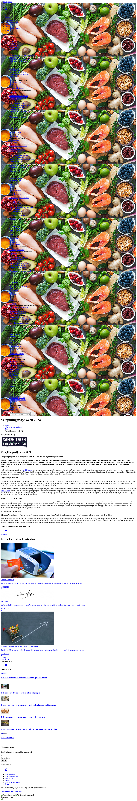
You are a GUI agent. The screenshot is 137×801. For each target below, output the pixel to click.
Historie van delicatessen (17, 313)
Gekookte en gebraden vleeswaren (21, 55)
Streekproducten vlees (16, 57)
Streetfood (12, 336)
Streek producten (15, 334)
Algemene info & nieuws (13, 427)
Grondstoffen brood (16, 228)
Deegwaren (13, 242)
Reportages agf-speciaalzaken (19, 198)
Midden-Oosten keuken (17, 365)
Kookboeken (13, 375)
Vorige (4, 657)
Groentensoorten (15, 180)
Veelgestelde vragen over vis (19, 167)
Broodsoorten (14, 226)
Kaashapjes (13, 304)
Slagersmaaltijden (15, 71)
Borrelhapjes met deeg (17, 250)
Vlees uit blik (13, 76)
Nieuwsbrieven (10, 20)
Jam (10, 184)
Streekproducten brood (17, 230)
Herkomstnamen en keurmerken (20, 105)
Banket (11, 234)
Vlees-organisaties (15, 100)
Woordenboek (14, 369)
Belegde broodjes (15, 238)
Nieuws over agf (15, 219)
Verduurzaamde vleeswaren (18, 61)
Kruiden (12, 340)
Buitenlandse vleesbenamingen (19, 371)
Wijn (11, 288)
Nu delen (4, 534)
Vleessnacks (13, 86)
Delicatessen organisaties (17, 311)
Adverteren (9, 24)
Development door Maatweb (11, 791)
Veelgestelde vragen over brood (20, 271)
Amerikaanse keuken (16, 354)
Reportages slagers (15, 92)
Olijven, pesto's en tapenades (19, 286)
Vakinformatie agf (15, 209)
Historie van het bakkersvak (18, 257)
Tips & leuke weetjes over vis (19, 165)
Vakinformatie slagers (16, 103)
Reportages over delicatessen (19, 307)
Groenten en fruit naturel (17, 400)
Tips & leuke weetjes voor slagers (20, 111)
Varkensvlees (13, 45)
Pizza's (11, 240)
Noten (11, 300)
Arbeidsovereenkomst (16, 107)
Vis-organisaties (14, 152)
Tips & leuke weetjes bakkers (19, 263)
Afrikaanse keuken (15, 350)
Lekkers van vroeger (16, 377)
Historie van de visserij (17, 150)
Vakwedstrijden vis (15, 161)
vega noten (13, 402)
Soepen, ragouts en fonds (17, 72)
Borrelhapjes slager (15, 82)
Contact (7, 26)
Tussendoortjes (14, 140)
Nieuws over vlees (15, 121)
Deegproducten (14, 244)
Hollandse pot (14, 69)
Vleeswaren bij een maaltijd (18, 74)
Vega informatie (14, 407)
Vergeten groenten (15, 178)
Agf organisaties (14, 202)
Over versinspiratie (11, 22)
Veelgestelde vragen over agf (19, 215)
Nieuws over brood (15, 275)
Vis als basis (13, 136)
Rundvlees (13, 42)
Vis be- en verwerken (16, 157)
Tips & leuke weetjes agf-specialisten (21, 207)
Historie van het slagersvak (18, 96)
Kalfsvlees (12, 43)
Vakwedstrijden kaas (16, 317)
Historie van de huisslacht (18, 98)
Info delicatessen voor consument (20, 323)
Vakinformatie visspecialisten (19, 155)
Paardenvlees (13, 49)
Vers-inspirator (14, 373)
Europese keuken (15, 346)
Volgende (4, 659)
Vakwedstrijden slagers (17, 109)
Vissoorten (13, 128)
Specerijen (12, 342)
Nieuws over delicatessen (18, 327)
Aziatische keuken (15, 358)
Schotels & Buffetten (16, 88)
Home (7, 425)
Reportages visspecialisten (18, 146)
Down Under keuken (16, 361)
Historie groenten (15, 203)
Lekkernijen (13, 248)
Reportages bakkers (16, 254)
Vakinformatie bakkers (17, 265)
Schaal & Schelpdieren (17, 132)
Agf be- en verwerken (16, 211)
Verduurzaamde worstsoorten (19, 59)
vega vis (12, 394)
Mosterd (12, 292)
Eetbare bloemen (15, 190)
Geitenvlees (13, 47)
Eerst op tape (5, 491)
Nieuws (7, 17)
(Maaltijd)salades (15, 194)
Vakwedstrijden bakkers (17, 267)
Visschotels (13, 142)
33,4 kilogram (27, 470)
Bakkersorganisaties (16, 259)
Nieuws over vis (14, 171)
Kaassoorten (13, 282)
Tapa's (11, 84)
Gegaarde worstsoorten (17, 63)
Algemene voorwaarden (13, 28)
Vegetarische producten (17, 398)
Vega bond (13, 409)
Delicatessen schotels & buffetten (20, 319)
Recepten (8, 15)
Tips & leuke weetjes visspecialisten (21, 159)
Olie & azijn (13, 290)
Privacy (7, 30)
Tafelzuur (12, 294)
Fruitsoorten (13, 186)
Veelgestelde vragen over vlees (19, 117)
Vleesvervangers (15, 396)
